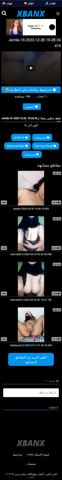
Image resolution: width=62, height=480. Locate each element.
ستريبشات (41, 137)
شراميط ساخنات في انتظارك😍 (28, 89)
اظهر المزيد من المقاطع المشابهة (31, 359)
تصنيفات (31, 464)
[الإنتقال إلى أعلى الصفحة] (56, 473)
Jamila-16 (19, 137)
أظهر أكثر (32, 125)
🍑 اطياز (29, 3)
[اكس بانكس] (31, 13)
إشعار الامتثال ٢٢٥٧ (38, 454)
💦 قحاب (50, 3)
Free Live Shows (44, 146)
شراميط (17, 454)
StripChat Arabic (16, 146)
